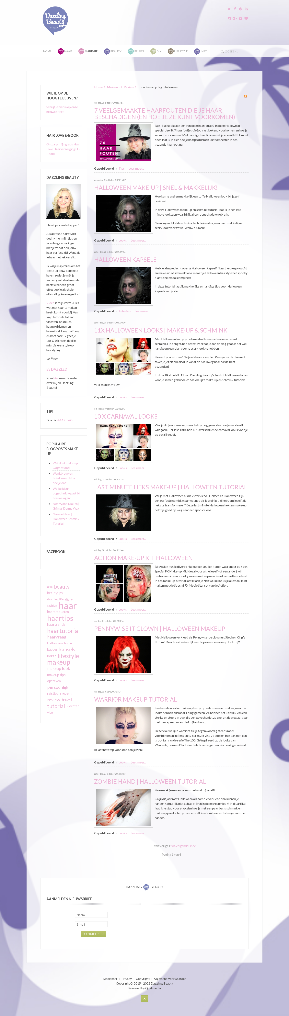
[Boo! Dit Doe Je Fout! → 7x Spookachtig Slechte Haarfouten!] (123, 142)
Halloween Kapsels (125, 259)
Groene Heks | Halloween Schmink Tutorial (66, 518)
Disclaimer (110, 978)
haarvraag (56, 636)
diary (69, 599)
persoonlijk (57, 687)
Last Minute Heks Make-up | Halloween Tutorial (170, 487)
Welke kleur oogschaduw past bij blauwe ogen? (66, 493)
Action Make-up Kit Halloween (143, 557)
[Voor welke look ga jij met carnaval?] (123, 442)
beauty (62, 586)
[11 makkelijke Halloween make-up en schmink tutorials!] (123, 355)
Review (129, 87)
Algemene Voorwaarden (170, 978)
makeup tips (56, 674)
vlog (50, 712)
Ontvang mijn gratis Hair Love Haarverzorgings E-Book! (63, 148)
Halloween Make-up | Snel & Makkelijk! (156, 187)
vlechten (73, 706)
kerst (51, 655)
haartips (60, 618)
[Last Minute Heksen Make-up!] (123, 512)
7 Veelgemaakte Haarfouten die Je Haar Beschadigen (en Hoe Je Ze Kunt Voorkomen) (164, 113)
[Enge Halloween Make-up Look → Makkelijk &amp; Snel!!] (123, 213)
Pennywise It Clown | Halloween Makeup (159, 628)
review (53, 699)
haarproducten (58, 612)
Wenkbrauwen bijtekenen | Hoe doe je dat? (64, 478)
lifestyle (68, 656)
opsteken (54, 681)
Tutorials (125, 311)
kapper (52, 649)
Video (50, 303)
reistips (52, 693)
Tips (122, 168)
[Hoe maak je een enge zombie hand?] (123, 807)
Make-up (113, 87)
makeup (58, 662)
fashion (52, 605)
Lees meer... (136, 168)
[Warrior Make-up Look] (123, 725)
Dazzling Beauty (162, 983)
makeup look (58, 668)
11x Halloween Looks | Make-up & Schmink (160, 330)
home (68, 643)
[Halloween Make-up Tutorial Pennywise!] (123, 654)
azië (49, 586)
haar (68, 605)
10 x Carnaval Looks (125, 416)
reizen (66, 693)
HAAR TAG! (65, 420)
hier (56, 378)
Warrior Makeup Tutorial (135, 699)
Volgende (182, 846)
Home (47, 51)
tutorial (56, 706)
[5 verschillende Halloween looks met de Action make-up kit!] (123, 583)
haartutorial (63, 630)
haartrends (56, 624)
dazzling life (55, 599)
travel (67, 699)
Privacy (126, 978)
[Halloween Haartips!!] (123, 285)
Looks (123, 240)
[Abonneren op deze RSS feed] (245, 96)
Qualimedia (153, 988)
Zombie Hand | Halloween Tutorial (150, 781)
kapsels (67, 649)
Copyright (143, 978)
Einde (192, 846)
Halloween (55, 643)
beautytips (55, 593)
